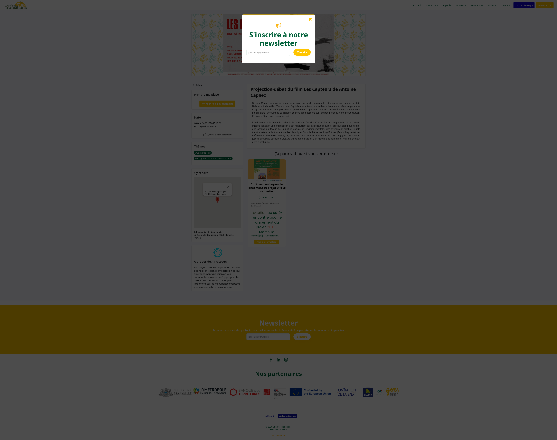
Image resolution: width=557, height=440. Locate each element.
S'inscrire (302, 52)
